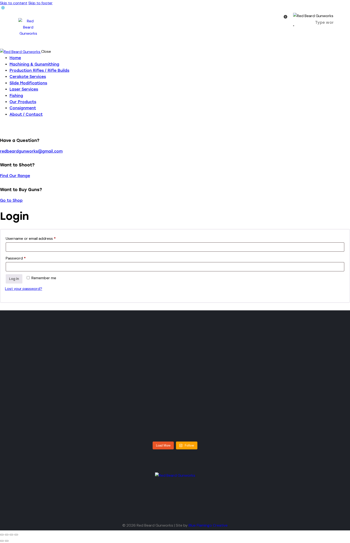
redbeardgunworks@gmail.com (31, 151)
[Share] (11, 534)
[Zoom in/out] (2, 534)
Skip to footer (40, 2)
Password (23, 258)
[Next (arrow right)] (7, 541)
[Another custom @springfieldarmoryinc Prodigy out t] (299, 387)
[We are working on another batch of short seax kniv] (237, 381)
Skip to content (13, 2)
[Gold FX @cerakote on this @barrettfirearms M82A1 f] (175, 384)
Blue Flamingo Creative (208, 525)
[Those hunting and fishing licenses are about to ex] (51, 396)
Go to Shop (11, 200)
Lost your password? (23, 288)
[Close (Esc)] (16, 534)
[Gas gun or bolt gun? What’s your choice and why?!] (113, 390)
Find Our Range (15, 175)
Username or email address (38, 238)
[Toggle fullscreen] (7, 534)
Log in (14, 279)
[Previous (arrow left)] (2, 541)
